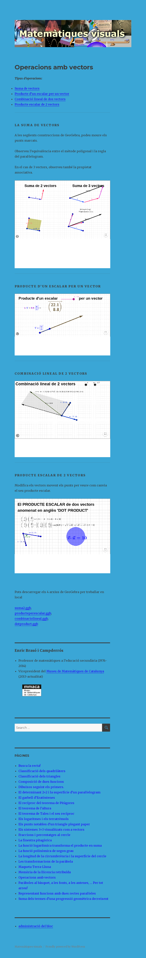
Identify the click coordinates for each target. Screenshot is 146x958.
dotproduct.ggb (26, 624)
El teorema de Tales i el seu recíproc (46, 813)
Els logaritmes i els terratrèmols (43, 819)
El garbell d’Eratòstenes (36, 797)
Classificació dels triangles (39, 776)
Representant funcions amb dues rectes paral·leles (57, 893)
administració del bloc (35, 926)
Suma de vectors (27, 88)
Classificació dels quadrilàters (41, 771)
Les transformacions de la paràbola (45, 861)
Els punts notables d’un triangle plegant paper (54, 824)
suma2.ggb (23, 608)
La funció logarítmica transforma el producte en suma (60, 845)
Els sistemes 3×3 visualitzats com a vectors (51, 829)
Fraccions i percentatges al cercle (44, 835)
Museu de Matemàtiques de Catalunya (75, 671)
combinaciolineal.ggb (31, 618)
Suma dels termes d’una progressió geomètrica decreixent (63, 899)
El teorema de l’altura (34, 808)
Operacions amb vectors (37, 877)
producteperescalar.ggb (33, 613)
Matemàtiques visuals (28, 946)
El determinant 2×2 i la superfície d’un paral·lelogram (59, 792)
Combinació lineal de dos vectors (40, 99)
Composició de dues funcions (41, 782)
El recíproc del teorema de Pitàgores (46, 803)
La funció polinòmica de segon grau (46, 851)
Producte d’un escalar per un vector (42, 94)
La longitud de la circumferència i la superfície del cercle (62, 856)
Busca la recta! (29, 766)
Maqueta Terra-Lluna (34, 867)
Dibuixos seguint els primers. (41, 787)
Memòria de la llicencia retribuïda (44, 872)
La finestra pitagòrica (35, 840)
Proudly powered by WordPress (65, 946)
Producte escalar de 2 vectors (37, 104)
